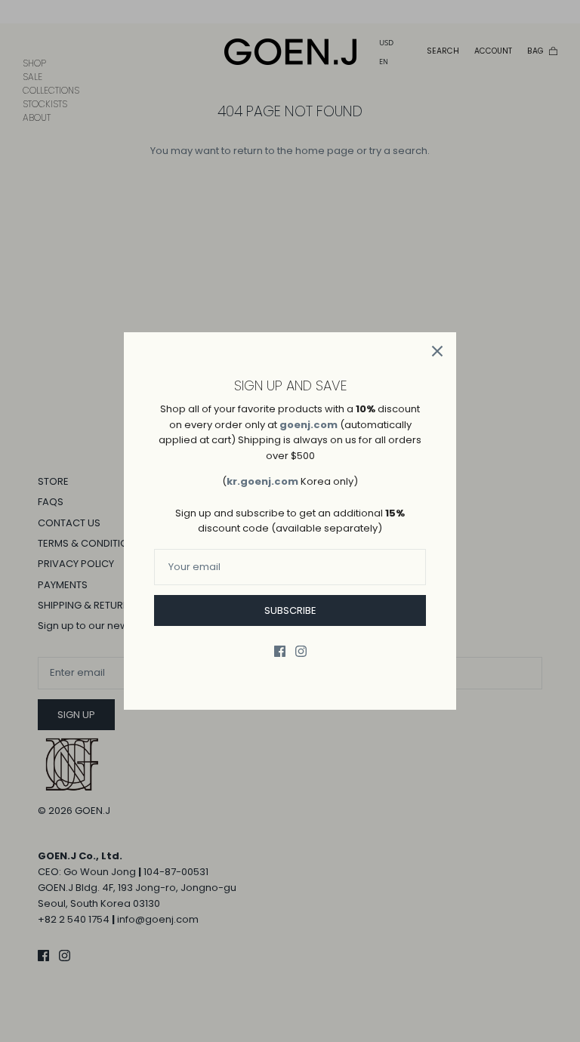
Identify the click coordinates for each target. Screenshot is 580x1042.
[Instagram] (301, 651)
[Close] (437, 351)
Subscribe (290, 610)
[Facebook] (279, 651)
